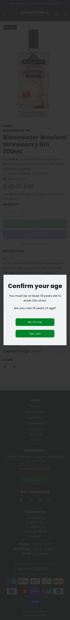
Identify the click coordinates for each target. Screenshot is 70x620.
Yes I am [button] (35, 333)
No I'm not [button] (35, 322)
